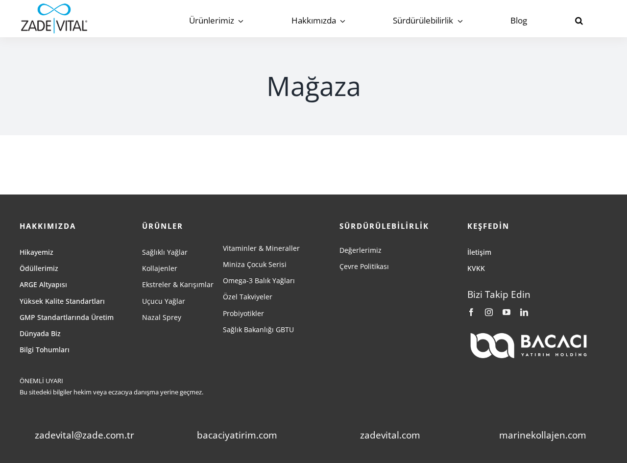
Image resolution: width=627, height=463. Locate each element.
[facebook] (471, 312)
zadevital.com (390, 435)
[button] (579, 20)
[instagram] (489, 312)
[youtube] (506, 312)
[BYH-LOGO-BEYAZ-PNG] (528, 335)
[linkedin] (524, 312)
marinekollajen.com (542, 435)
